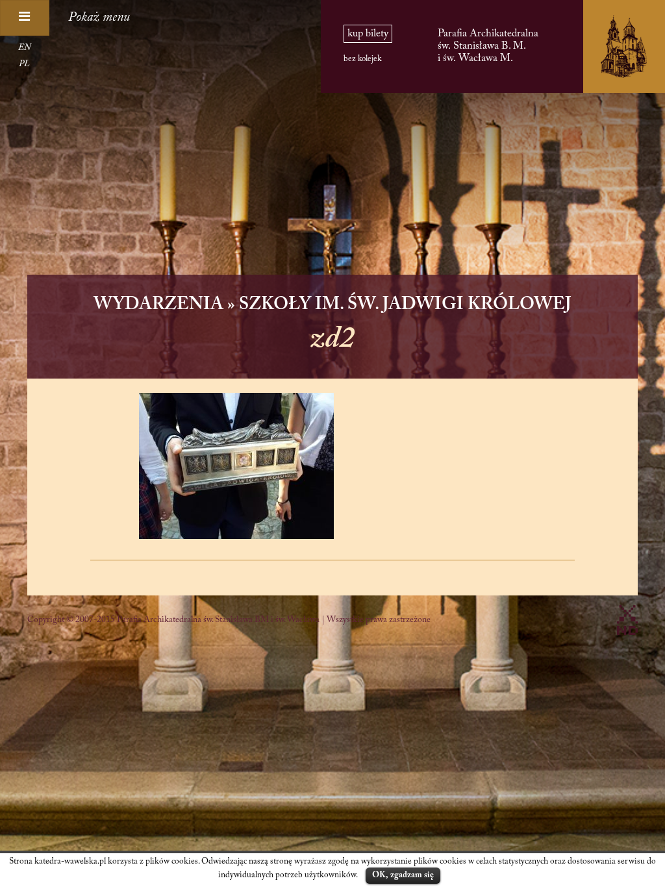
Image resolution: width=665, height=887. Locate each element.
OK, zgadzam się (403, 875)
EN (24, 48)
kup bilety (367, 34)
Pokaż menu (99, 17)
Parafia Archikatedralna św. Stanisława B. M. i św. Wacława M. (488, 46)
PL (24, 64)
